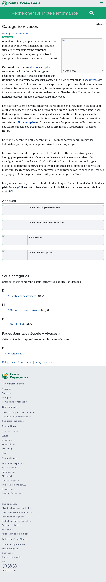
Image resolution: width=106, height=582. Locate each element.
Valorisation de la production (16, 534)
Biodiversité (7, 476)
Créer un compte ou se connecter (18, 412)
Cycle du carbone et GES (14, 485)
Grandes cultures (10, 431)
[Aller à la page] (91, 13)
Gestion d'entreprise (11, 493)
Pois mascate (35, 237)
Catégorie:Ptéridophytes (41, 252)
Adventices (24, 33)
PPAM (4, 453)
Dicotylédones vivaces (23, 296)
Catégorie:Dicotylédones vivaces (45, 207)
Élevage (6, 436)
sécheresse (91, 79)
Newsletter (16, 557)
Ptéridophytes (18, 324)
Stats (4, 561)
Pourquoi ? (7, 397)
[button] (8, 296)
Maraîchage (7, 449)
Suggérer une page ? (13, 421)
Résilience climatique (12, 525)
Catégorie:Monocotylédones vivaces (46, 222)
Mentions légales (10, 549)
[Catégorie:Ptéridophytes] (15, 254)
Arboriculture (8, 444)
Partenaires (7, 393)
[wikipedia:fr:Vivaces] (12, 191)
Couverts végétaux (11, 480)
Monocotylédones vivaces (25, 310)
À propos (6, 389)
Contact (5, 557)
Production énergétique (13, 517)
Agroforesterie (9, 468)
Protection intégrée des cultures (17, 521)
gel (61, 79)
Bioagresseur (10, 33)
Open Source (8, 553)
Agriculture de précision (13, 463)
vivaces (34, 67)
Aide (101, 24)
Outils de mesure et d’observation (18, 512)
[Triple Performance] (21, 3)
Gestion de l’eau (9, 504)
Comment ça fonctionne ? (14, 402)
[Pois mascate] (15, 239)
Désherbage (8, 489)
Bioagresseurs (43, 362)
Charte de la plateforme (13, 544)
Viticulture (7, 440)
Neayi (23, 539)
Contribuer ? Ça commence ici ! (17, 417)
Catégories (8, 362)
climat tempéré (26, 122)
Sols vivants (7, 529)
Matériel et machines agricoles (16, 508)
